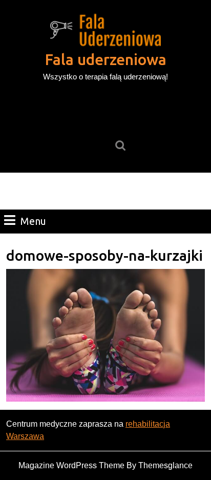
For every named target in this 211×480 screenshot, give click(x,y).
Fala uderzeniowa (105, 59)
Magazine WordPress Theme (71, 465)
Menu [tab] (33, 221)
